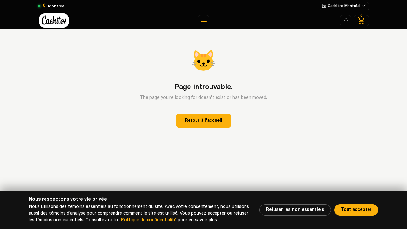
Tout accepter (356, 209)
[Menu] (203, 20)
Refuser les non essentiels (295, 209)
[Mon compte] (345, 20)
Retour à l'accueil (203, 120)
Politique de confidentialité (148, 220)
